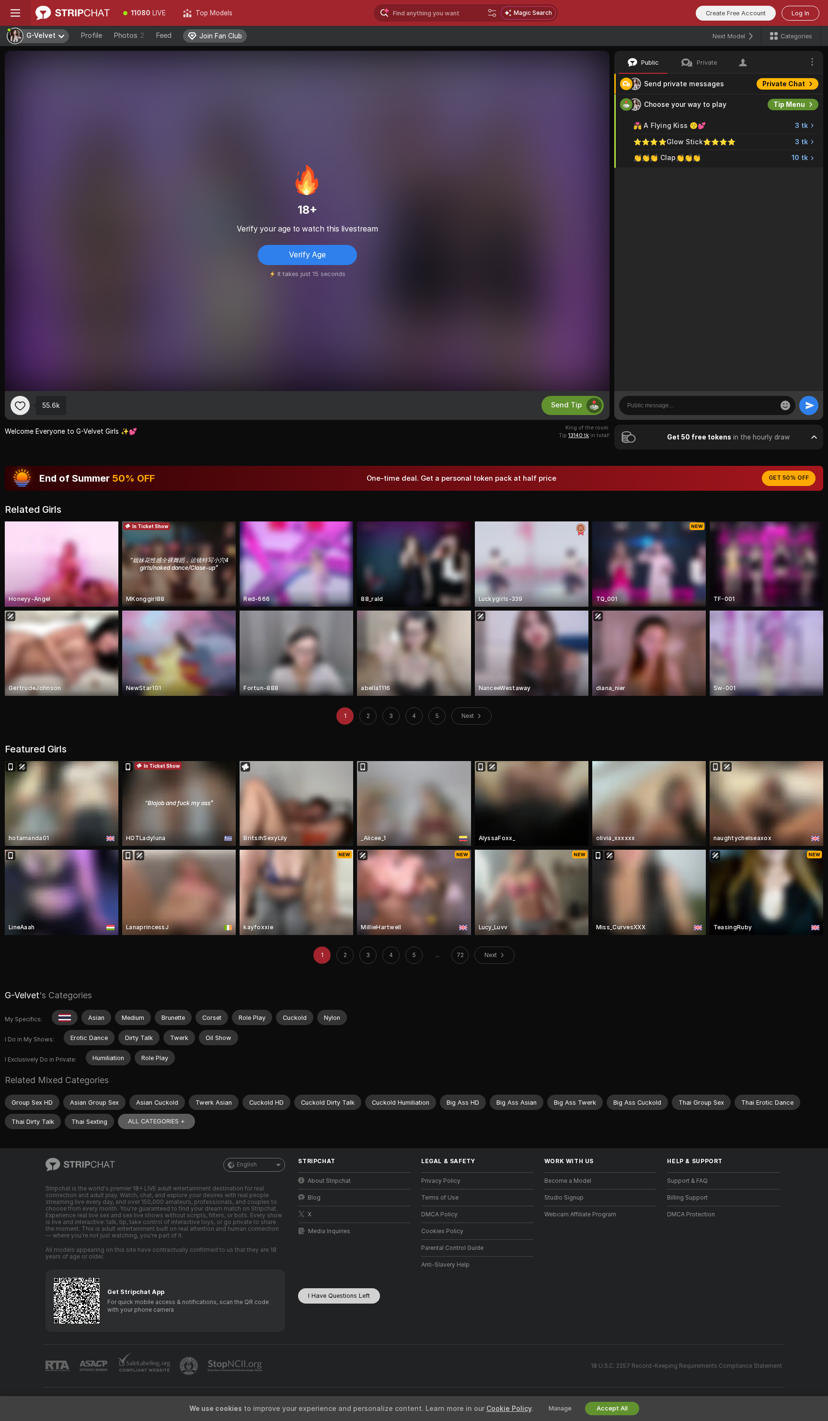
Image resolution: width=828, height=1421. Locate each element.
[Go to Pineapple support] (190, 1366)
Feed (164, 35)
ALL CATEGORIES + (156, 1121)
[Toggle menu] (15, 13)
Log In (800, 13)
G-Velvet (22, 995)
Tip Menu (789, 104)
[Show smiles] (785, 405)
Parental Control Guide (452, 1248)
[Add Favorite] (20, 405)
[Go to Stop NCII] (235, 1366)
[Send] (808, 405)
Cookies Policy (442, 1231)
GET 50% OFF (789, 477)
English (247, 1164)
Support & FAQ (687, 1181)
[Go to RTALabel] (58, 1366)
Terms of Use (440, 1197)
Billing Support (687, 1197)
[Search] (492, 13)
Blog (314, 1197)
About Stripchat (329, 1181)
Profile (91, 35)
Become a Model (567, 1181)
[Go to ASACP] (94, 1366)
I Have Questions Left (339, 1295)
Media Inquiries (329, 1231)
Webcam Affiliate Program (580, 1214)
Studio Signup (564, 1197)
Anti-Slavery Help (445, 1264)
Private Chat (783, 84)
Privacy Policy (440, 1181)
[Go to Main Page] (73, 13)
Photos (129, 35)
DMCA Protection (691, 1214)
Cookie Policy (508, 1408)
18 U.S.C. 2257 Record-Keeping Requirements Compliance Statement (686, 1366)
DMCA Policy (439, 1214)
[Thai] (65, 1017)
